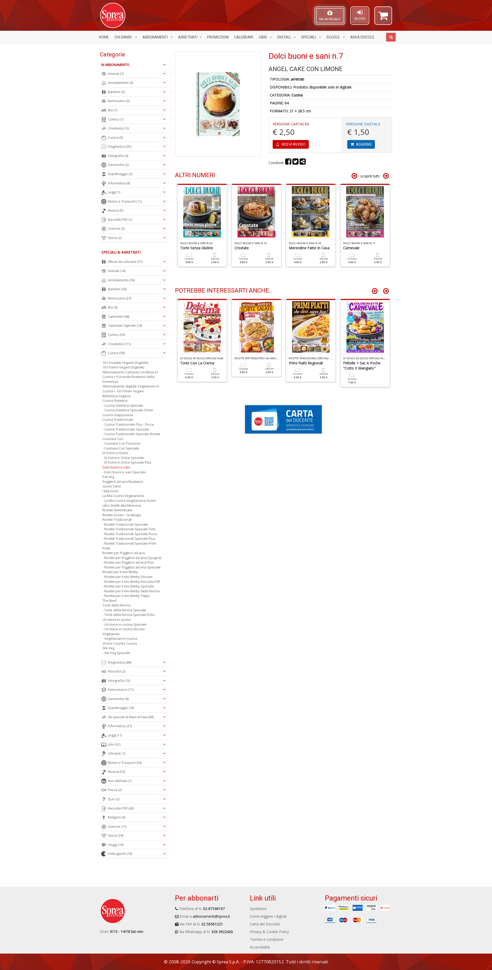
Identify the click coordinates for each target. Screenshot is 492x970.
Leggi (114, 192)
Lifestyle (116, 753)
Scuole (333, 37)
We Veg (108, 648)
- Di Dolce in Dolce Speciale (123, 457)
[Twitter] (295, 162)
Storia (114, 237)
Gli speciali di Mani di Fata (131, 717)
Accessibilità (260, 947)
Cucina (297, 95)
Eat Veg (108, 476)
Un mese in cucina (116, 619)
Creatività (118, 128)
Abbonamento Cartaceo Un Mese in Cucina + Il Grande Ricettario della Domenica (130, 377)
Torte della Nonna (116, 605)
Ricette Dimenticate (117, 510)
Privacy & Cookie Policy (269, 931)
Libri (263, 37)
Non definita (119, 780)
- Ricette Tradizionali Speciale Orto (129, 529)
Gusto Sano (111, 486)
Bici (112, 110)
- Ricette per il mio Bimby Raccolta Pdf (131, 581)
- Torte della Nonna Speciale (124, 610)
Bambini (116, 91)
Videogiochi (120, 853)
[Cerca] (391, 37)
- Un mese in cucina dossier (123, 629)
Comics (115, 119)
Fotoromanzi (121, 689)
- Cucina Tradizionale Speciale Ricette (131, 434)
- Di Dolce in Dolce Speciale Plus (126, 462)
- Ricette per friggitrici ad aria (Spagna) (131, 557)
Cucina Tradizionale (117, 419)
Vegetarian (111, 634)
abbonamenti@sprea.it (211, 916)
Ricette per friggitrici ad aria (123, 553)
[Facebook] (288, 162)
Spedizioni (258, 908)
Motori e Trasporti (125, 201)
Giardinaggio (120, 174)
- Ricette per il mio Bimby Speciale (128, 586)
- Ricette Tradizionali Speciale (125, 524)
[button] (383, 18)
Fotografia (118, 155)
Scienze (116, 228)
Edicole (362, 37)
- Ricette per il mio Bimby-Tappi (126, 595)
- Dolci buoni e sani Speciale (124, 472)
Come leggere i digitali (268, 916)
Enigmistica (119, 146)
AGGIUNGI (363, 144)
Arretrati (187, 37)
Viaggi (115, 844)
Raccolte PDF (120, 219)
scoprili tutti (370, 176)
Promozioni (218, 37)
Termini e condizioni (266, 939)
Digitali (284, 37)
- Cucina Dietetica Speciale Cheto (127, 410)
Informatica (119, 183)
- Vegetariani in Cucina (119, 638)
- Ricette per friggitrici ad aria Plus (128, 562)
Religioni (116, 817)
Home (104, 37)
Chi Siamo (124, 37)
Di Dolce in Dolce (115, 453)
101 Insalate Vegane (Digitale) (125, 362)
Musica (115, 210)
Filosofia (116, 671)
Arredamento (120, 82)
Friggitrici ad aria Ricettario (122, 481)
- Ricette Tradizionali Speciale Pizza (129, 534)
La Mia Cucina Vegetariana (123, 495)
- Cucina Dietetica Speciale (122, 405)
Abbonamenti (155, 37)
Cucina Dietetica (114, 400)
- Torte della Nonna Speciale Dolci (128, 614)
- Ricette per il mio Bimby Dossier (127, 576)
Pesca (115, 789)
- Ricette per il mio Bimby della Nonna (131, 591)
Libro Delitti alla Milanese (121, 505)
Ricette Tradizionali (117, 519)
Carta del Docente (265, 924)
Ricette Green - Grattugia (121, 515)
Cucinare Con (112, 438)
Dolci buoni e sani (116, 467)
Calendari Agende (125, 325)
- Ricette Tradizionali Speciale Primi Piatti (129, 546)
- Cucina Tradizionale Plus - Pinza (128, 424)
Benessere (118, 100)
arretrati (297, 79)
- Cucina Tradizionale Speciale (125, 429)
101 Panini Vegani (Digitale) (123, 367)
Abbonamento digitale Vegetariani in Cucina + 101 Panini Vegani (130, 388)
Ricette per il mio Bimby (120, 571)
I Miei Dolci (110, 491)
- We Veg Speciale (116, 653)
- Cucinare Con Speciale (120, 448)
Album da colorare (125, 261)
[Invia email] (303, 162)
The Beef (109, 600)
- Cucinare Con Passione (121, 443)
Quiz (113, 799)
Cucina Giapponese (117, 415)
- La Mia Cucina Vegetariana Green (129, 500)
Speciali (309, 37)
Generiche (118, 164)
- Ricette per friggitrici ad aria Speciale (131, 567)
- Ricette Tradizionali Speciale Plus (128, 538)
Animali (116, 73)
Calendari (243, 37)
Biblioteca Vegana (116, 396)
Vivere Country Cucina (119, 643)
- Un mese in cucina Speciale (124, 624)
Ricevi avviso (293, 144)
